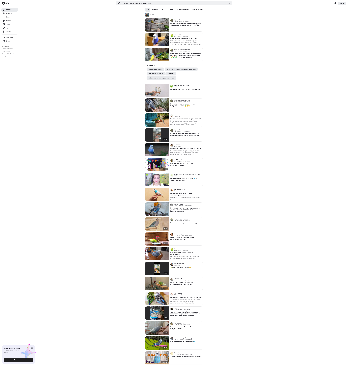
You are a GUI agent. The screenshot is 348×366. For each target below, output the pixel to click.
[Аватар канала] (171, 20)
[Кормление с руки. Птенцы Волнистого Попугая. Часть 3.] (157, 328)
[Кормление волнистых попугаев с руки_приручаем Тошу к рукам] (157, 283)
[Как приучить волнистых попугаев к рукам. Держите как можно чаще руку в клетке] (157, 25)
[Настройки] (335, 3)
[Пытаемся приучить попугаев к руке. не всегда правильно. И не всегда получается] (157, 135)
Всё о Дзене (5, 46)
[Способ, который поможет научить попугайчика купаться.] (157, 239)
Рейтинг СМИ (6, 51)
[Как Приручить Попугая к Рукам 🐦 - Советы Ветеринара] (157, 179)
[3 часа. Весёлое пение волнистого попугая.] (157, 358)
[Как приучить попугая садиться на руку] (157, 224)
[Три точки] (201, 20)
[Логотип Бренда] (3, 3)
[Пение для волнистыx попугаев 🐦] (157, 343)
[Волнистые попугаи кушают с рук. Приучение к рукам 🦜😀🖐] (157, 105)
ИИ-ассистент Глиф (7, 48)
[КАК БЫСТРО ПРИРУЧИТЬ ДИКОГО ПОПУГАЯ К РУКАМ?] (157, 164)
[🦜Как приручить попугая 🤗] (157, 268)
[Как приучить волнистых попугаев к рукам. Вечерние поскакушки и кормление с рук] (157, 54)
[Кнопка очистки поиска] (229, 3)
